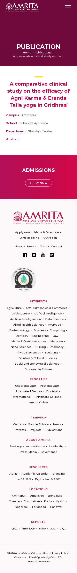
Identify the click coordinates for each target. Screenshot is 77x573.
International (22, 396)
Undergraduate (25, 385)
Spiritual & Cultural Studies (37, 358)
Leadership (56, 446)
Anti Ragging (29, 237)
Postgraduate (49, 385)
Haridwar (56, 506)
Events (31, 246)
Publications (42, 52)
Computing (57, 330)
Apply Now (39, 182)
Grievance (20, 557)
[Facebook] (25, 255)
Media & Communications (28, 341)
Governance (49, 452)
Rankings (16, 446)
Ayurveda (54, 324)
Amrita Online (38, 402)
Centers (18, 424)
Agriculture (14, 308)
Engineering (40, 335)
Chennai (14, 501)
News (19, 246)
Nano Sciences (21, 347)
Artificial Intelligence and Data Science (37, 319)
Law (55, 335)
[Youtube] (43, 254)
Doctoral (52, 391)
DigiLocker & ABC (47, 479)
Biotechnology (19, 330)
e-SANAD (24, 479)
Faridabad (39, 506)
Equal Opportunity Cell (42, 557)
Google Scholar (38, 424)
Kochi (48, 501)
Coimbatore (32, 501)
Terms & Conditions (39, 561)
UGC (53, 528)
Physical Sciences (28, 352)
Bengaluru (55, 495)
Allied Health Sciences (28, 324)
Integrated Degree (29, 391)
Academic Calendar (35, 473)
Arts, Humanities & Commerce (47, 308)
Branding (58, 473)
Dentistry (22, 335)
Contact (56, 246)
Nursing (40, 347)
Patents (20, 429)
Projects (35, 429)
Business (39, 330)
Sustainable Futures (38, 369)
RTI (60, 557)
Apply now (22, 232)
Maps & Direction (46, 232)
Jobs (43, 246)
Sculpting (51, 352)
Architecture (21, 313)
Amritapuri (19, 495)
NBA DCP (28, 528)
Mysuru (60, 501)
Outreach (50, 237)
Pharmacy (56, 347)
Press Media (28, 452)
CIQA (63, 528)
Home (27, 52)
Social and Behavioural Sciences (37, 363)
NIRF (42, 528)
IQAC (14, 528)
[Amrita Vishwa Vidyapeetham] (22, 7)
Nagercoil (21, 506)
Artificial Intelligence (48, 313)
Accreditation (35, 446)
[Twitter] (34, 255)
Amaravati (37, 495)
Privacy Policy (60, 553)
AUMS (13, 473)
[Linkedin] (52, 255)
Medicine (56, 341)
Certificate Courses (47, 396)
